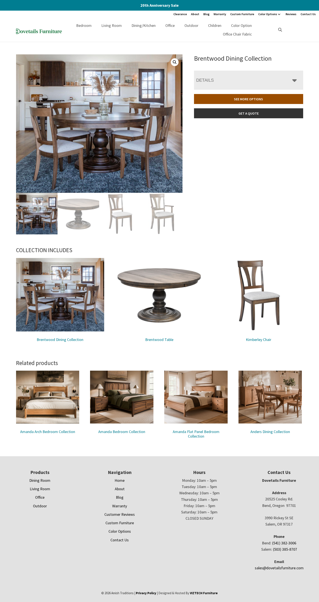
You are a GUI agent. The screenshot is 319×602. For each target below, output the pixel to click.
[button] (175, 62)
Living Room (111, 25)
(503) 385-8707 (285, 549)
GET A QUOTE (248, 113)
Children (214, 25)
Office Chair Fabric (237, 34)
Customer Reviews (119, 514)
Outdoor (191, 25)
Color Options (267, 14)
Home (120, 480)
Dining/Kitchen (144, 25)
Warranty (220, 14)
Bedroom (84, 25)
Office (170, 25)
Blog (206, 14)
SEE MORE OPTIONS (248, 99)
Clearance (180, 14)
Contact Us (308, 14)
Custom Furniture (242, 14)
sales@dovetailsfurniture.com (279, 567)
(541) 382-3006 (284, 542)
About (195, 14)
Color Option (241, 25)
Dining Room (39, 480)
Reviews (291, 14)
